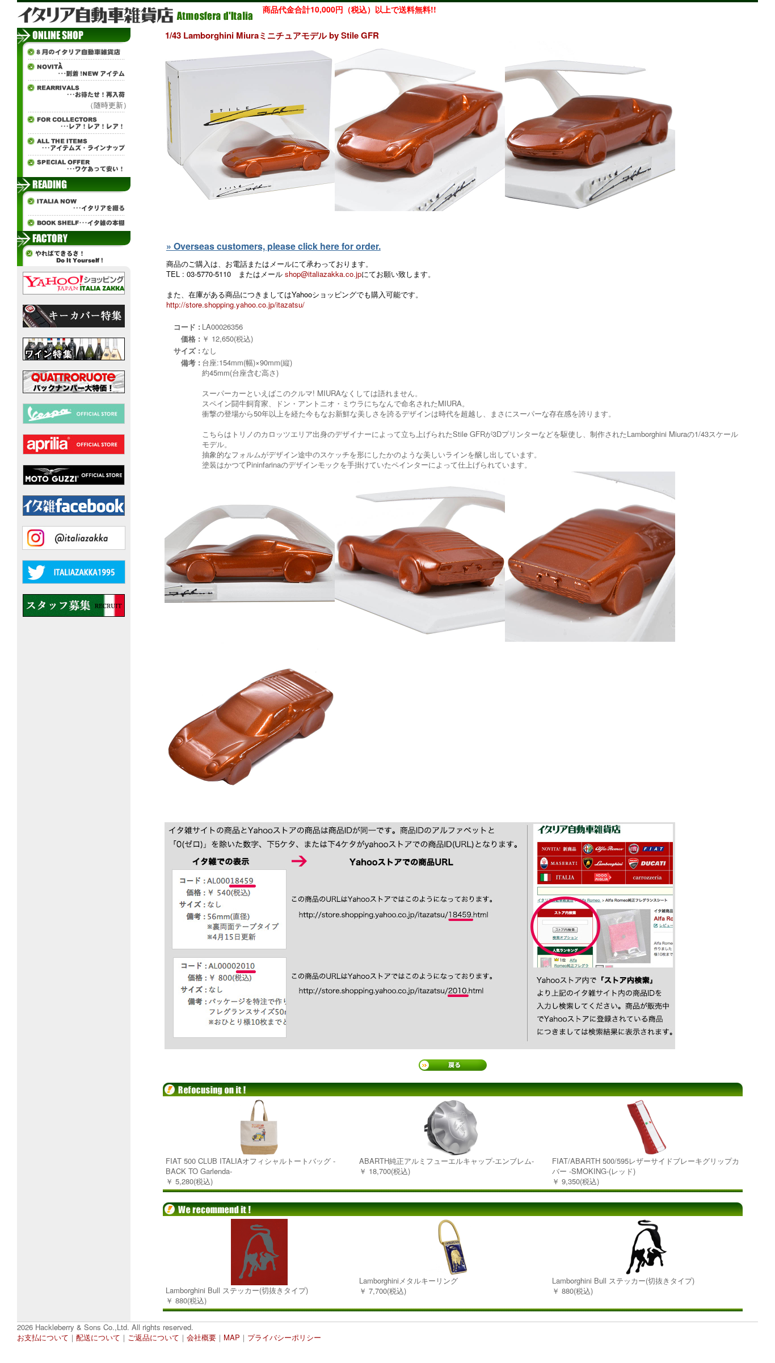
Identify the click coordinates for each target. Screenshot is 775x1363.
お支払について (43, 1337)
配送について (98, 1337)
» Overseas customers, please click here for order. (273, 246)
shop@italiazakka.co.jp (323, 273)
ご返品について (153, 1337)
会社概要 (201, 1337)
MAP (232, 1337)
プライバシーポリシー (284, 1337)
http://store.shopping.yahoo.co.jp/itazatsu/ (235, 304)
